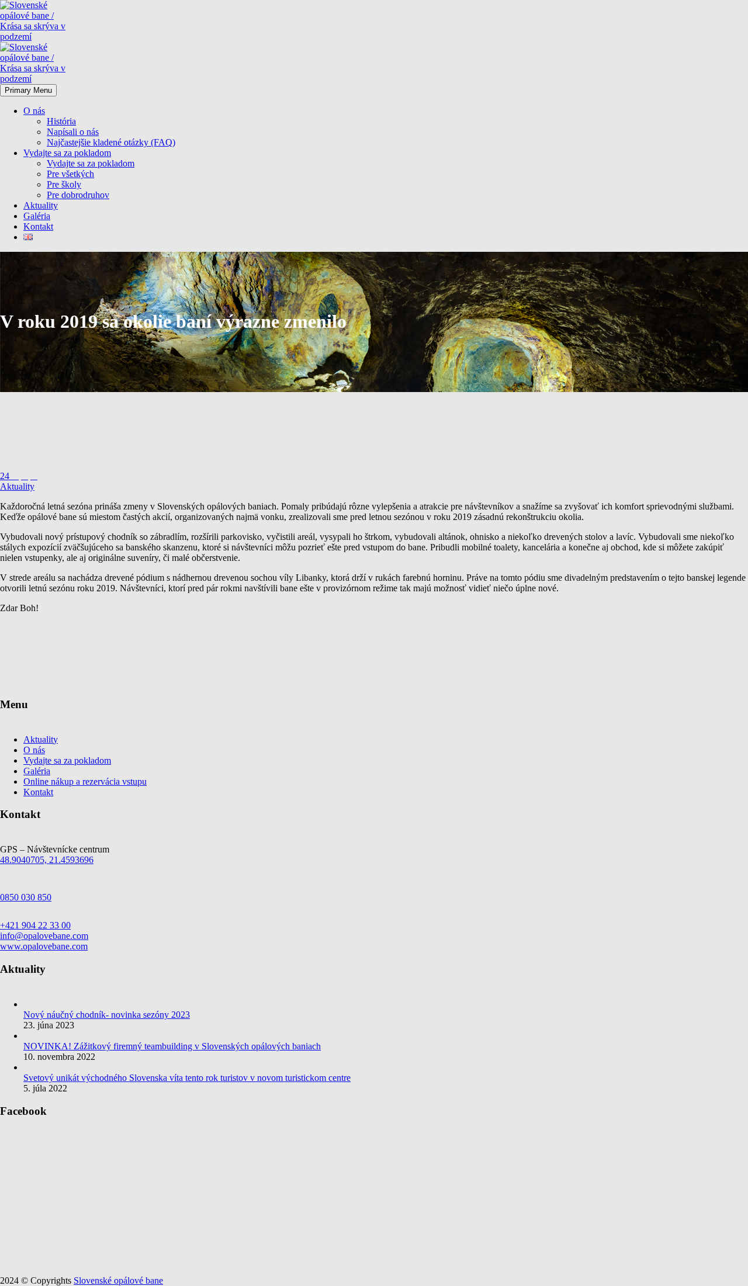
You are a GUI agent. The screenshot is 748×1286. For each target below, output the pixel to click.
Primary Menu (28, 90)
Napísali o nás (73, 132)
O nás (34, 111)
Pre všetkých (70, 174)
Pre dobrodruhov (78, 195)
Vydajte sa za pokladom (67, 153)
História (61, 121)
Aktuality (40, 205)
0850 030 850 (25, 897)
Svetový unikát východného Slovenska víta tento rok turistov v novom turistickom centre (187, 1078)
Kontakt (38, 226)
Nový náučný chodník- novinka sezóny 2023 (106, 1015)
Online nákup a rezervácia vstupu (85, 781)
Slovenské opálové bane (118, 1280)
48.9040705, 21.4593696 (47, 860)
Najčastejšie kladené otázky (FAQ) (111, 142)
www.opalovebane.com (44, 946)
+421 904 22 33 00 (35, 925)
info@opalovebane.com (44, 936)
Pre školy (64, 184)
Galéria (36, 216)
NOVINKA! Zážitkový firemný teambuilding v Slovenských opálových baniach (172, 1046)
